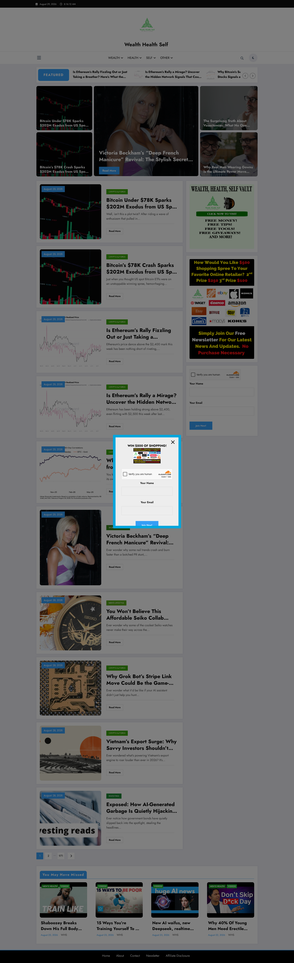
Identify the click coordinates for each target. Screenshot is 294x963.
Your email (147, 502)
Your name (147, 483)
